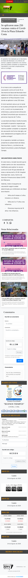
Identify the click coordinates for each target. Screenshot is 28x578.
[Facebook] (17, 1)
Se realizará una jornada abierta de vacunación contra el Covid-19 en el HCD (13, 274)
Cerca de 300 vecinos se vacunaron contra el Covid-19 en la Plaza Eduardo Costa (13, 299)
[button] (4, 1)
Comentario (7, 327)
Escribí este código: (10, 340)
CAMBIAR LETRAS (20, 461)
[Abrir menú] (3, 15)
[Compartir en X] (7, 223)
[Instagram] (20, 1)
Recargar (19, 352)
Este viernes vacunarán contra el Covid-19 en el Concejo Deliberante (14, 249)
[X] (14, 1)
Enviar (20, 361)
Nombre (6, 321)
